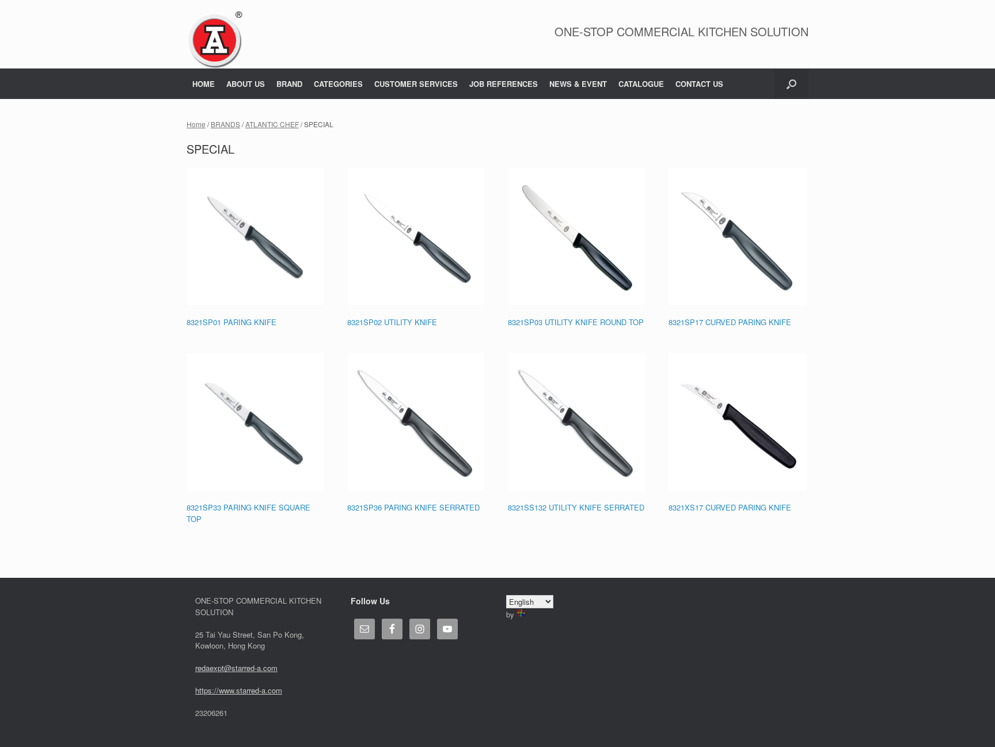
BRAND (289, 83)
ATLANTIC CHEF (272, 124)
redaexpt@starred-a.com (236, 667)
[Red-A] (215, 40)
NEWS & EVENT (578, 83)
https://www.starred (227, 690)
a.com (271, 690)
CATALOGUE (641, 83)
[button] (791, 83)
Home (196, 124)
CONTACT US (699, 83)
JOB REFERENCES (503, 83)
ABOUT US (245, 83)
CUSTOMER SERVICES (416, 83)
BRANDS (225, 124)
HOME (203, 83)
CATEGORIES (338, 83)
